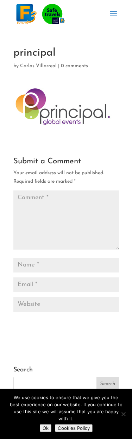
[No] (123, 414)
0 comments (74, 66)
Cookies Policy (74, 428)
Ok (46, 428)
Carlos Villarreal (38, 66)
